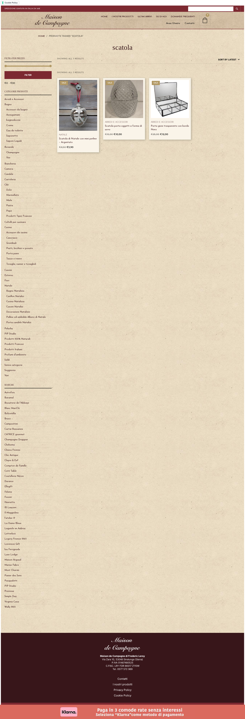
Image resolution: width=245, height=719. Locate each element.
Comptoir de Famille (15, 466)
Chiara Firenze (12, 450)
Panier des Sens (13, 575)
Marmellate (12, 195)
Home (104, 17)
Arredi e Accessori (14, 99)
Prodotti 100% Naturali (17, 339)
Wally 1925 (10, 607)
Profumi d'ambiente (15, 355)
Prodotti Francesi (14, 344)
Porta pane (12, 253)
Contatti (189, 23)
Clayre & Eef (11, 460)
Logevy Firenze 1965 (15, 539)
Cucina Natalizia (15, 301)
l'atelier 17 (9, 518)
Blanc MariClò (12, 408)
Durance (8, 481)
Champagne (12, 152)
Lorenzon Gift (12, 544)
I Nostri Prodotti (122, 17)
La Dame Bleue (12, 523)
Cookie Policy (122, 695)
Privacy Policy (122, 690)
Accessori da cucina (16, 232)
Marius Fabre (11, 565)
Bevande (9, 147)
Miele (9, 200)
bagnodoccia (13, 120)
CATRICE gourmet (14, 434)
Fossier (8, 497)
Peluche (8, 328)
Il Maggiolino (11, 513)
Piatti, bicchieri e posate (19, 248)
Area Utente (173, 23)
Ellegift (8, 486)
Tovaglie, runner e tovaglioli (21, 264)
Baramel (9, 398)
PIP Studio (10, 334)
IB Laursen (10, 507)
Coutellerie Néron (14, 476)
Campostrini (11, 424)
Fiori (6, 280)
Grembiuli (11, 243)
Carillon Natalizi (15, 296)
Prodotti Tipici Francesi (19, 216)
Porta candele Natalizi (18, 322)
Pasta (9, 205)
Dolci (9, 190)
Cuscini (8, 270)
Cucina (8, 227)
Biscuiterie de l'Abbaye (16, 403)
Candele (8, 174)
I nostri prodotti (122, 684)
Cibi (6, 185)
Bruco (7, 419)
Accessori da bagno (17, 110)
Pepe (9, 211)
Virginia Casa (11, 602)
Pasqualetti (10, 581)
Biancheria (10, 164)
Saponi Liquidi (14, 141)
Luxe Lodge (11, 554)
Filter (28, 75)
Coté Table (10, 471)
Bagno (8, 104)
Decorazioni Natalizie (18, 312)
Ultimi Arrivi (145, 17)
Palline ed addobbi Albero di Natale (26, 317)
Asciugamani (13, 115)
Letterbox (10, 534)
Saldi (7, 360)
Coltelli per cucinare (15, 222)
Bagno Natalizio (15, 291)
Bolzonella (10, 413)
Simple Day (10, 596)
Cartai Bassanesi (13, 429)
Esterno (8, 275)
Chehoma (9, 445)
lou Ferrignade (12, 549)
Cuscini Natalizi (14, 307)
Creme (9, 125)
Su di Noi (161, 17)
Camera (8, 169)
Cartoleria (10, 179)
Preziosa (9, 591)
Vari (6, 375)
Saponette (12, 136)
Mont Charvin (11, 570)
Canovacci (11, 238)
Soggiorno (10, 370)
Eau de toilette (14, 131)
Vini (8, 158)
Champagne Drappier (16, 439)
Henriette (9, 502)
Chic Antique (11, 455)
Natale (8, 286)
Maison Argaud (12, 560)
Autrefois (9, 392)
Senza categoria (13, 365)
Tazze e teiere (14, 259)
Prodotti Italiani (13, 349)
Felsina (8, 492)
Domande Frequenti (183, 17)
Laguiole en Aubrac (15, 528)
